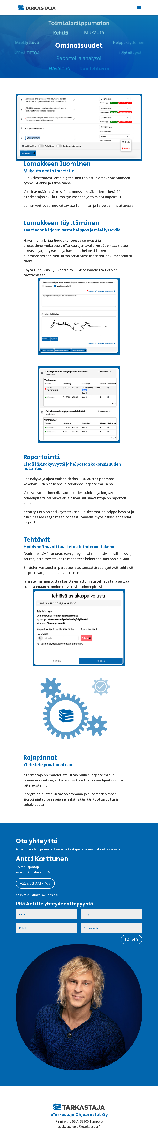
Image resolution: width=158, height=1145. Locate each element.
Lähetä (131, 939)
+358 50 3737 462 (35, 883)
